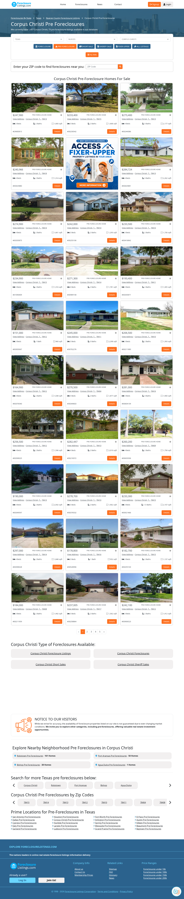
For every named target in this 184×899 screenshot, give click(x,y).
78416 (153, 391)
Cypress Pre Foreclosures (25, 822)
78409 (153, 445)
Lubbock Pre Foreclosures (66, 828)
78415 (98, 119)
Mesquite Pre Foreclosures (108, 825)
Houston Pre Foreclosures (66, 816)
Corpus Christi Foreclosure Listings (51, 653)
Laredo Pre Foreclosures (65, 825)
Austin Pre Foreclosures (147, 819)
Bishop (104, 785)
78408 (44, 609)
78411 (153, 282)
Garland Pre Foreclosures (25, 828)
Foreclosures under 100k (155, 872)
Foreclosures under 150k (155, 875)
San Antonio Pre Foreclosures (27, 816)
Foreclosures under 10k (154, 869)
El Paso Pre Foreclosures (148, 816)
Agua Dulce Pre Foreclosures (111, 764)
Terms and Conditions (108, 891)
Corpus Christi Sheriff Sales (133, 664)
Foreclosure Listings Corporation (80, 891)
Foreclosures (81, 4)
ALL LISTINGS (142, 46)
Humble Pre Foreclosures (66, 822)
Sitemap (113, 869)
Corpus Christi (30, 785)
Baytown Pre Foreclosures (148, 828)
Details (57, 131)
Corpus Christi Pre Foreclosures (69, 819)
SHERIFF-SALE (105, 46)
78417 (98, 609)
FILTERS (93, 54)
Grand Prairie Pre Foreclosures (109, 828)
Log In (22, 880)
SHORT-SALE (87, 46)
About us (79, 869)
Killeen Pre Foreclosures (147, 822)
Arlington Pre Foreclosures (108, 819)
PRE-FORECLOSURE (66, 46)
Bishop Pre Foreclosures (28, 764)
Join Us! (51, 880)
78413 (44, 119)
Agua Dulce (126, 785)
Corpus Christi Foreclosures (133, 653)
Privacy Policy (126, 891)
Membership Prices (84, 875)
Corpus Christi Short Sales (51, 664)
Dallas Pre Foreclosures (24, 819)
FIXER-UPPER (123, 46)
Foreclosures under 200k (155, 878)
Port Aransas (80, 785)
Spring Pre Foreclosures (106, 822)
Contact (118, 4)
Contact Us (80, 872)
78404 (98, 391)
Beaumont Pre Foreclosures (149, 825)
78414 (44, 228)
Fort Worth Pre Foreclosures (108, 816)
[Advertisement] (92, 693)
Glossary (113, 875)
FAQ (111, 872)
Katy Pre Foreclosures (23, 825)
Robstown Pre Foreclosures (30, 755)
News (99, 4)
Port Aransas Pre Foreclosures (112, 755)
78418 (44, 173)
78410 (153, 228)
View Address (18, 119)
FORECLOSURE (44, 46)
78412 (44, 336)
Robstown (56, 785)
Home (63, 4)
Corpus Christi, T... (33, 119)
